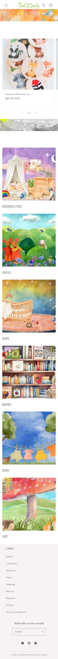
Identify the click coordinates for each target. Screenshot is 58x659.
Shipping (10, 584)
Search (9, 557)
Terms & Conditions (16, 612)
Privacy (9, 605)
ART (5, 536)
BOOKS (6, 404)
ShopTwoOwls (24, 655)
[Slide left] (22, 112)
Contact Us (11, 563)
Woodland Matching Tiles (18, 94)
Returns (10, 591)
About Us (11, 570)
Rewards (10, 598)
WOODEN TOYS (12, 206)
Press (8, 577)
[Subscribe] (42, 631)
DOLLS (6, 272)
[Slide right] (35, 112)
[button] (6, 5)
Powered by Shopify (38, 655)
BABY (5, 338)
